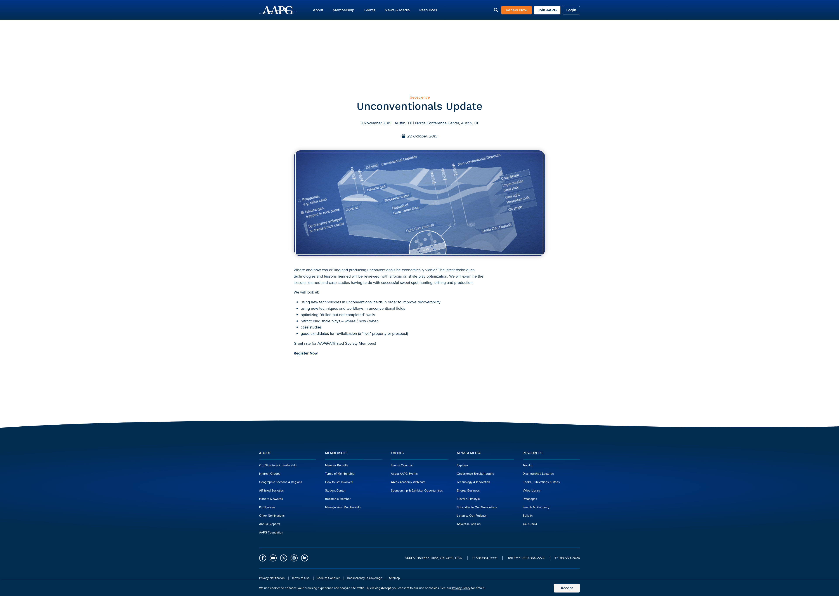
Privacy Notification (272, 578)
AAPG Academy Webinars (408, 482)
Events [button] (369, 10)
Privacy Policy (461, 588)
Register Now (306, 353)
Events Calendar (402, 465)
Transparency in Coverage (364, 578)
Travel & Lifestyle (468, 499)
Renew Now (516, 10)
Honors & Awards (271, 499)
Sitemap (394, 578)
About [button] (318, 10)
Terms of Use (301, 578)
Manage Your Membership (343, 507)
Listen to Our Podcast (471, 515)
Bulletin (528, 515)
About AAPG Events (404, 473)
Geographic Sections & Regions (280, 482)
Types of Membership (339, 473)
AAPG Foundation (271, 532)
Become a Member (338, 499)
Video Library (532, 490)
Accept (567, 588)
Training (528, 465)
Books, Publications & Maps (541, 482)
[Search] (496, 10)
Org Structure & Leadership (277, 465)
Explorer (462, 465)
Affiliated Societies (271, 490)
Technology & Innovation (473, 482)
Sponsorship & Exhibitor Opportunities (417, 490)
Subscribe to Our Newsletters (477, 507)
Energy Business (468, 490)
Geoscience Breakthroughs (475, 473)
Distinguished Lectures (538, 473)
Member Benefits (336, 465)
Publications (267, 507)
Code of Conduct (328, 578)
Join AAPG (547, 10)
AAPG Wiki (530, 524)
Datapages (530, 499)
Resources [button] (428, 10)
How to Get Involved (339, 482)
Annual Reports (269, 524)
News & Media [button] (397, 10)
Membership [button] (343, 10)
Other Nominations (272, 515)
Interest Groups (269, 473)
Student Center (335, 490)
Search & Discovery (536, 507)
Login (571, 10)
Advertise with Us (469, 524)
